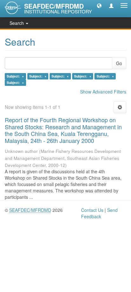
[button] (99, 5)
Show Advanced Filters (103, 91)
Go (119, 63)
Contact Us (92, 210)
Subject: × (15, 76)
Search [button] (17, 23)
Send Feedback (99, 213)
